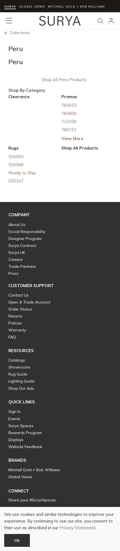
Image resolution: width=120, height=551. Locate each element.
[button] (19, 214)
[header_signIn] (111, 20)
